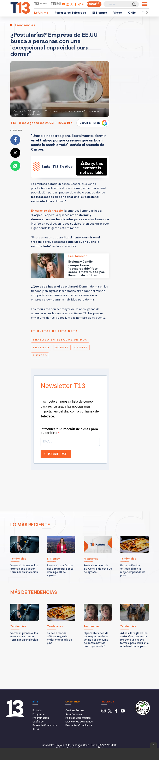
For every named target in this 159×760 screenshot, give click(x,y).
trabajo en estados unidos (60, 339)
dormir (62, 347)
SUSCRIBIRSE (55, 454)
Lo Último (41, 12)
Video (117, 12)
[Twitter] (110, 712)
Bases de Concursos (45, 725)
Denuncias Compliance (78, 725)
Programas (39, 714)
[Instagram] (103, 712)
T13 (13, 123)
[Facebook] (116, 712)
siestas (40, 355)
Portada (37, 710)
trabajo (41, 347)
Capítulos (38, 721)
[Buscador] (133, 4)
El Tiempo (99, 12)
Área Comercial (74, 714)
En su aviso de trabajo (47, 210)
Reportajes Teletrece (70, 12)
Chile (132, 12)
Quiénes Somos (74, 710)
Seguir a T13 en (90, 123)
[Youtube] (123, 712)
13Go (36, 729)
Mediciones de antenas (79, 721)
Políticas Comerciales (78, 717)
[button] (147, 12)
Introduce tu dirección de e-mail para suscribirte (69, 431)
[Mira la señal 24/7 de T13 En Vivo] (94, 4)
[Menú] (145, 4)
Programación (41, 717)
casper (81, 347)
